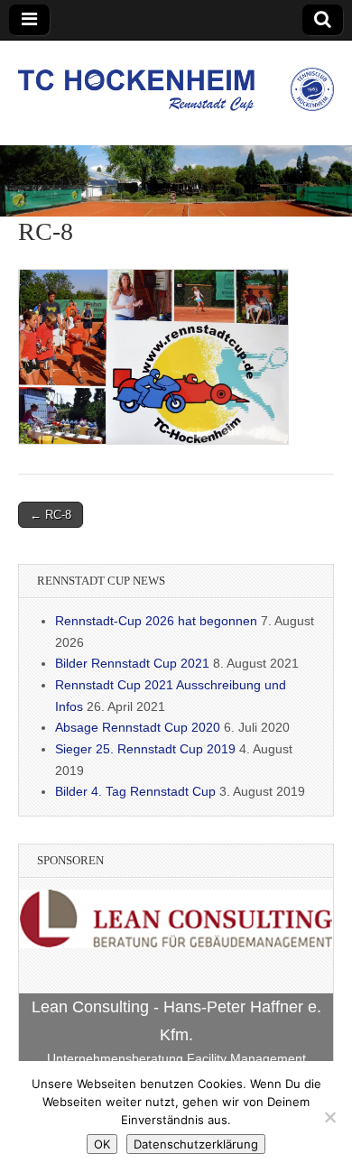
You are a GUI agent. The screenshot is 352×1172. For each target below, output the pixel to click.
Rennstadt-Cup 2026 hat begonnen (156, 621)
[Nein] (329, 1117)
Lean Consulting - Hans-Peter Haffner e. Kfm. (176, 1021)
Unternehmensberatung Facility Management (176, 1058)
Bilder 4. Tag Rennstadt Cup (135, 791)
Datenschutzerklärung (196, 1144)
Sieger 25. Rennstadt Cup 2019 (145, 749)
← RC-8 (50, 514)
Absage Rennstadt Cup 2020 (137, 727)
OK (102, 1144)
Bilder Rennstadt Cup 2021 (132, 663)
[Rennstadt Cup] (176, 79)
